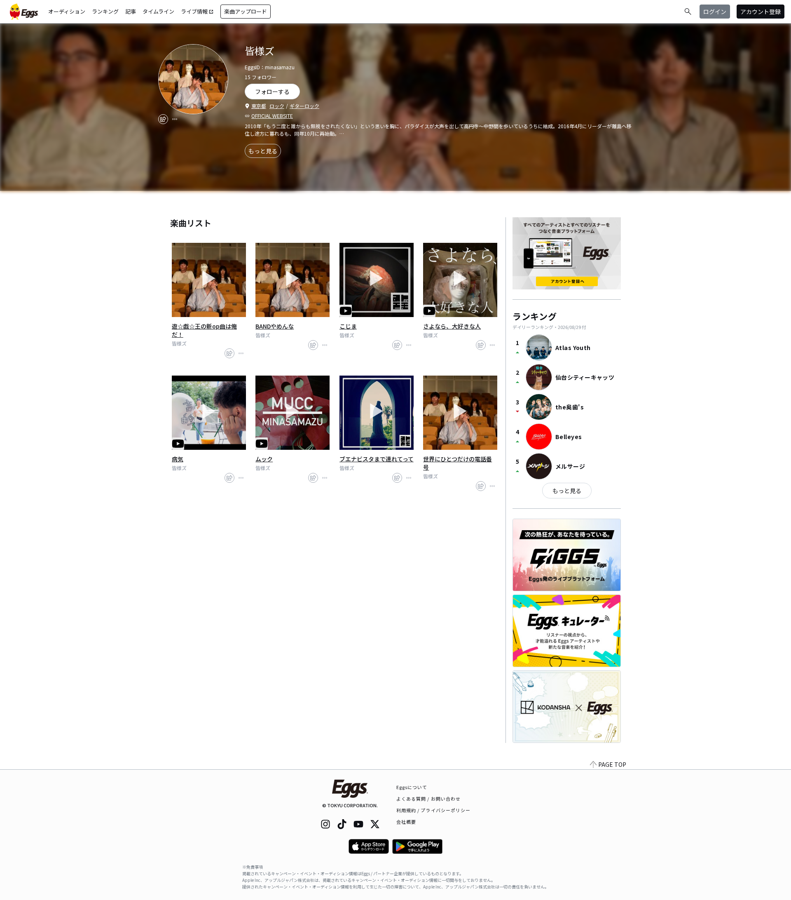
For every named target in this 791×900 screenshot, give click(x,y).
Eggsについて (412, 787)
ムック (264, 459)
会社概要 (406, 821)
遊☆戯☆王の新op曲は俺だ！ (204, 330)
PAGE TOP (612, 764)
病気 (177, 459)
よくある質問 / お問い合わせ (428, 798)
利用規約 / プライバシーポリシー (433, 810)
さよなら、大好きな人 (452, 326)
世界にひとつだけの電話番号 (457, 463)
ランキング (105, 11)
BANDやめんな (274, 326)
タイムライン (158, 11)
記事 (130, 11)
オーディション (66, 11)
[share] (163, 119)
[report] (175, 119)
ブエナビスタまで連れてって (376, 459)
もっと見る (262, 151)
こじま (348, 326)
